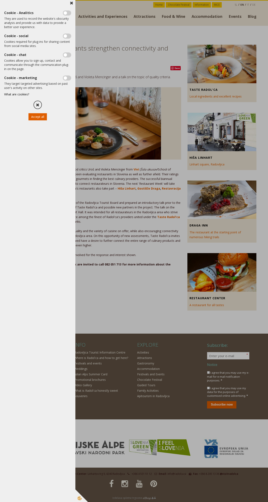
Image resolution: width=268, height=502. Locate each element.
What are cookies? (16, 94)
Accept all (37, 117)
